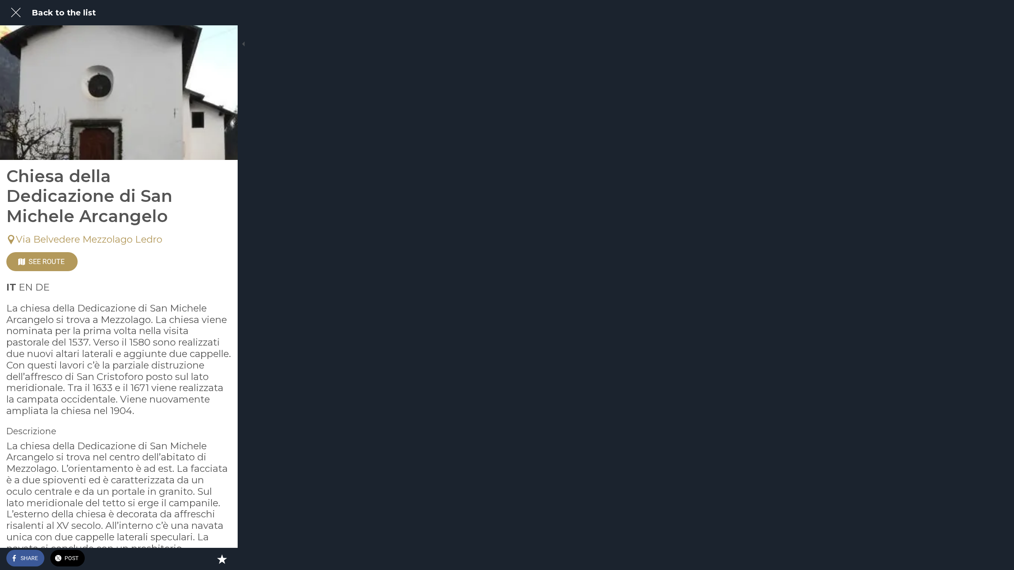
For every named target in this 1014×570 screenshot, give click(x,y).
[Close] (16, 12)
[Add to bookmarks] (221, 558)
